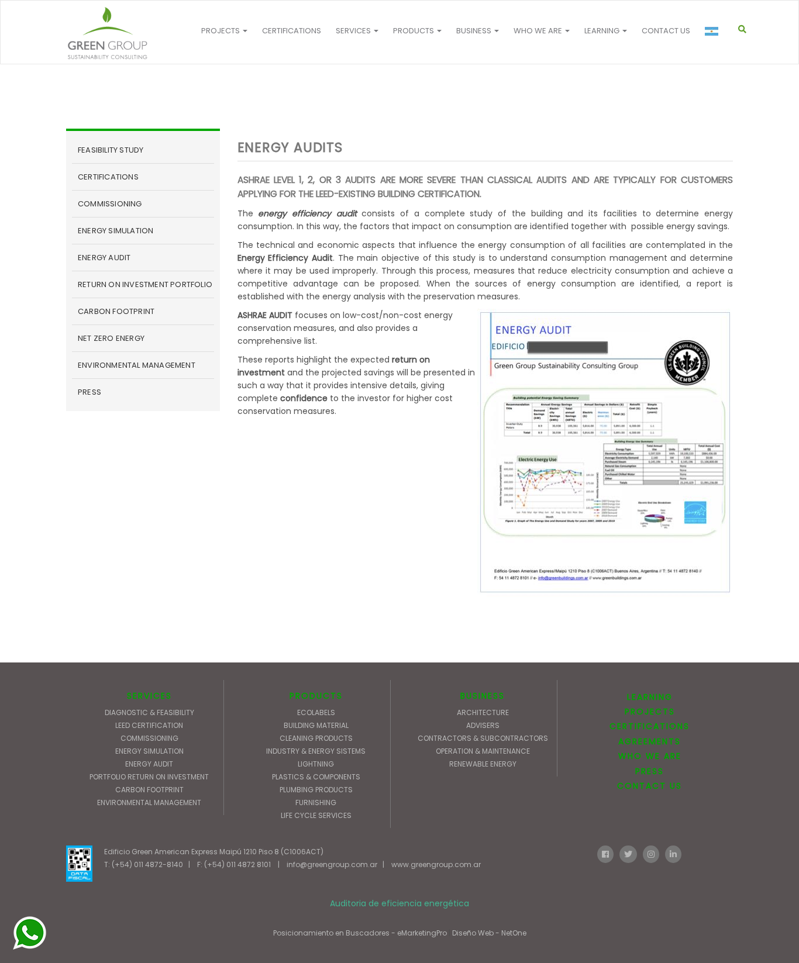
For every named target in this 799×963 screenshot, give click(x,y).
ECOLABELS (316, 712)
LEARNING (650, 697)
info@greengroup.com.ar (332, 864)
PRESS (89, 392)
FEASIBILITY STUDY (110, 150)
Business (474, 30)
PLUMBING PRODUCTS (316, 790)
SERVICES (149, 696)
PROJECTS (650, 711)
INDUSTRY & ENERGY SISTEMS (316, 751)
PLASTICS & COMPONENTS (316, 777)
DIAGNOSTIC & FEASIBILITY (149, 712)
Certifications (291, 30)
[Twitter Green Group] (628, 853)
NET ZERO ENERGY (111, 338)
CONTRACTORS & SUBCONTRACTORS (483, 738)
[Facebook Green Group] (605, 853)
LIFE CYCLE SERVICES (316, 815)
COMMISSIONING (110, 203)
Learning (602, 30)
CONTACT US (649, 786)
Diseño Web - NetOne (489, 933)
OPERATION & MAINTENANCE (483, 751)
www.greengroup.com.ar (436, 864)
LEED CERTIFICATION (149, 725)
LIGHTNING (316, 764)
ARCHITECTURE (483, 712)
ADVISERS (483, 725)
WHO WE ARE (649, 756)
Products (414, 30)
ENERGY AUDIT (104, 257)
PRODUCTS (316, 696)
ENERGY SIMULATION (115, 230)
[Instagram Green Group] (651, 853)
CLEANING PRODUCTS (316, 738)
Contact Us (666, 30)
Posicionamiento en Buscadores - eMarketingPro (360, 933)
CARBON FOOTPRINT (116, 311)
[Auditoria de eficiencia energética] (107, 33)
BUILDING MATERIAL (316, 725)
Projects (221, 30)
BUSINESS (482, 696)
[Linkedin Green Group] (673, 853)
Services (354, 30)
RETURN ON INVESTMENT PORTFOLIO (145, 284)
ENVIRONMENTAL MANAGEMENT (136, 365)
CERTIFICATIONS (108, 176)
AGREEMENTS (649, 741)
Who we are (539, 30)
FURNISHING (315, 802)
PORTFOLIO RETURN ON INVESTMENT (149, 777)
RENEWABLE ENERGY (482, 764)
